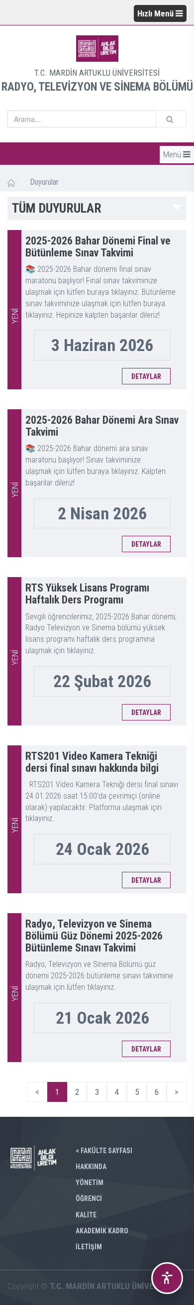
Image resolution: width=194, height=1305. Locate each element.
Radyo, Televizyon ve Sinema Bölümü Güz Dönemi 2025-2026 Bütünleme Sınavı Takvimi (94, 936)
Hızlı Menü (156, 13)
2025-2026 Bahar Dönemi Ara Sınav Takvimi (102, 426)
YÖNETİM (89, 1182)
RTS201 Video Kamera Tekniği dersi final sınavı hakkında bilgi (92, 762)
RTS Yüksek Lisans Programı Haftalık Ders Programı (87, 594)
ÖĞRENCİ (89, 1198)
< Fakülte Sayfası (104, 1151)
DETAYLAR (146, 376)
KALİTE (86, 1215)
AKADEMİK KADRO (102, 1231)
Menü (173, 154)
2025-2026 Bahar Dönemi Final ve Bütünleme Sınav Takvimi (98, 247)
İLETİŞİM (89, 1247)
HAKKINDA (91, 1167)
